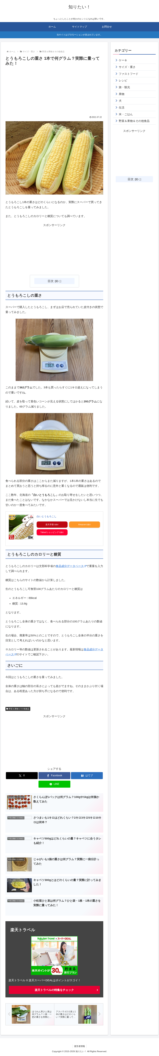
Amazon (82, 524)
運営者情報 (79, 1046)
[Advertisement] (54, 90)
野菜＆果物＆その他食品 (19, 709)
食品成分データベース (70, 566)
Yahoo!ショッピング (49, 532)
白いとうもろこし (47, 516)
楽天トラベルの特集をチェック (54, 989)
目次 (51, 281)
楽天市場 (49, 524)
